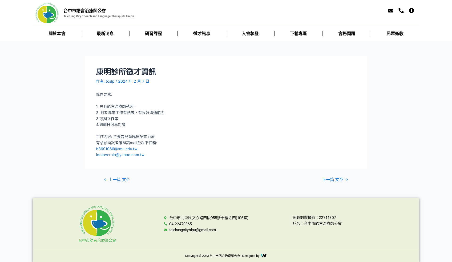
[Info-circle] (411, 10)
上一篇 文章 (117, 179)
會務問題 (346, 33)
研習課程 (153, 33)
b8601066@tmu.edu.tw (116, 148)
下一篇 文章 (335, 179)
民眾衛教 (395, 33)
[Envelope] (391, 10)
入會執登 (250, 33)
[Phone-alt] (401, 10)
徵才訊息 (201, 33)
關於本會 (56, 33)
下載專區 (298, 33)
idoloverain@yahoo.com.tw (120, 154)
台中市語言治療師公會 (97, 240)
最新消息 (105, 33)
